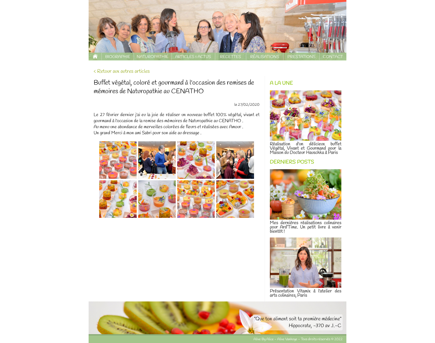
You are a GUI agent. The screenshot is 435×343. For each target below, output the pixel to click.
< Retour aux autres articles (122, 71)
